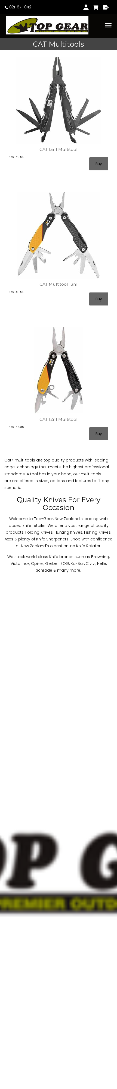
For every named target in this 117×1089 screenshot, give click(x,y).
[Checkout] (106, 7)
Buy (99, 164)
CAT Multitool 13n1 (58, 284)
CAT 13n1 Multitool (58, 149)
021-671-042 (19, 7)
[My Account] (86, 7)
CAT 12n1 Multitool (58, 419)
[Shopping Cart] (96, 7)
